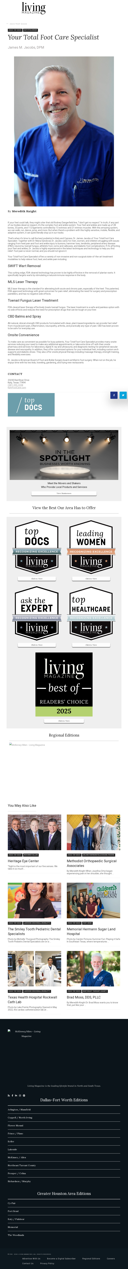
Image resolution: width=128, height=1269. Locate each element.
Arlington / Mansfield (19, 1109)
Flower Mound (15, 1125)
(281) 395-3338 (15, 385)
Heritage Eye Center (23, 861)
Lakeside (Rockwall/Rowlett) (37, 923)
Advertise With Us (31, 1259)
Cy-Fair (12, 1203)
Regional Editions (91, 1259)
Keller (11, 1141)
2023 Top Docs (18, 24)
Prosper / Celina (17, 1173)
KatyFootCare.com (17, 387)
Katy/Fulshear (30, 30)
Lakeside (12, 1149)
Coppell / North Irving (20, 1117)
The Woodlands (16, 1235)
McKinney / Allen (17, 1157)
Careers (111, 1259)
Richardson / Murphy (19, 1181)
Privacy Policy (47, 1263)
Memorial (13, 1227)
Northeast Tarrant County (95, 991)
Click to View (37, 578)
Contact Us (28, 1263)
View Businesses (64, 493)
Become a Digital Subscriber (61, 1259)
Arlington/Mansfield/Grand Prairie (98, 855)
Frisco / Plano (15, 1133)
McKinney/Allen (31, 855)
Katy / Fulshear (16, 1219)
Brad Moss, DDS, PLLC (84, 997)
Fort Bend (87, 923)
